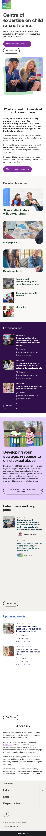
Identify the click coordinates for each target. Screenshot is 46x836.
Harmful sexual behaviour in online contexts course (23, 391)
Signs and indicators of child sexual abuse (23, 203)
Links (6, 790)
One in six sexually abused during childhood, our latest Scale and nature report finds (23, 549)
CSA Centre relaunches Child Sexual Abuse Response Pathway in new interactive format (23, 589)
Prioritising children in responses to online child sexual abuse (23, 568)
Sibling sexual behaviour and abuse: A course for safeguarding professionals (23, 369)
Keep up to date (11, 804)
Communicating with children (23, 297)
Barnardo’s (7, 745)
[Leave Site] (23, 833)
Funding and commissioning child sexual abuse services (23, 283)
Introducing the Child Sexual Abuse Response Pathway (23, 701)
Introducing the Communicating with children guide (23, 678)
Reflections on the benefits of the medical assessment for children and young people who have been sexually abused (23, 526)
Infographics (23, 233)
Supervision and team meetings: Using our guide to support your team (23, 632)
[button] (42, 4)
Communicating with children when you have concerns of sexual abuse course (23, 345)
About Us (8, 784)
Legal (6, 797)
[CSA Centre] (6, 4)
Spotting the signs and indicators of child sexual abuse (23, 655)
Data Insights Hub (23, 262)
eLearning (23, 311)
